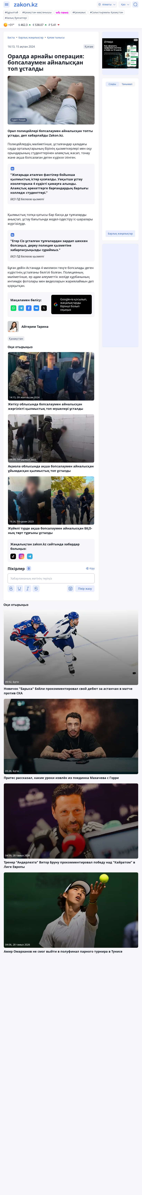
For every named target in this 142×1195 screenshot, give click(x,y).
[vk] (36, 308)
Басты (11, 37)
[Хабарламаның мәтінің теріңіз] (51, 578)
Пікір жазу (85, 589)
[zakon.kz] (26, 4)
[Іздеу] (135, 4)
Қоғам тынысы (56, 37)
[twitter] (44, 308)
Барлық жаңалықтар (31, 37)
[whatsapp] (13, 308)
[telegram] (21, 308)
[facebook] (29, 308)
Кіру (92, 568)
